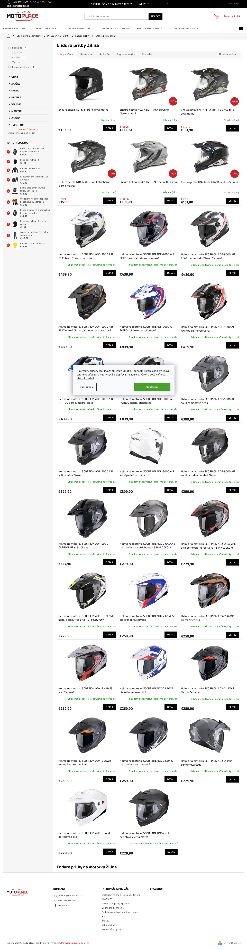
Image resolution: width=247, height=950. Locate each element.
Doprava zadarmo (23, 67)
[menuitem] (17, 28)
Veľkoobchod (108, 925)
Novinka (18, 57)
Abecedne (147, 54)
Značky (105, 921)
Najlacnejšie (86, 54)
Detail (109, 128)
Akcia (17, 52)
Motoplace (63, 905)
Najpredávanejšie (126, 54)
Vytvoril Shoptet (232, 943)
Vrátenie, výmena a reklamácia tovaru (111, 3)
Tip (16, 62)
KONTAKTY (144, 3)
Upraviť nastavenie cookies (75, 943)
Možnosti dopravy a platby (115, 903)
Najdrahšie (104, 54)
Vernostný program (111, 929)
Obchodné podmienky (113, 908)
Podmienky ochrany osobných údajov (121, 912)
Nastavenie (87, 387)
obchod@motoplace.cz (70, 895)
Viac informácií (85, 378)
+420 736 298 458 (66, 900)
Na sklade (19, 48)
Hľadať (155, 16)
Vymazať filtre (27, 129)
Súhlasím (152, 387)
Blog (104, 916)
